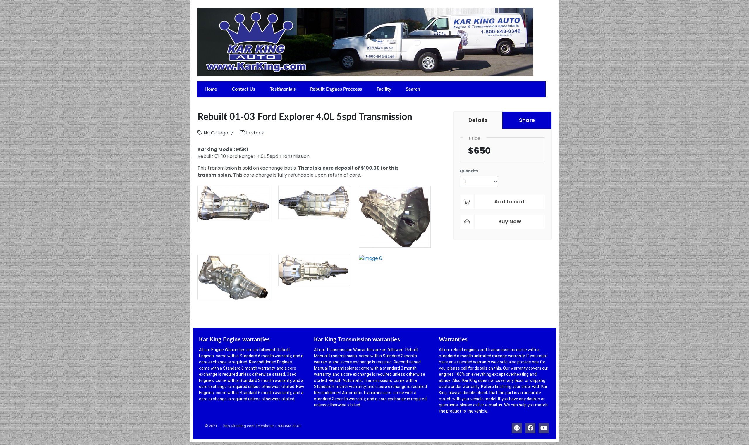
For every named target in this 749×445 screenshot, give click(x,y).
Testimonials (283, 89)
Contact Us (243, 89)
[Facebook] (530, 427)
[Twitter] (517, 427)
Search (413, 89)
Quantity (469, 170)
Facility (384, 89)
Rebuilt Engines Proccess (336, 89)
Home (211, 89)
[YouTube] (544, 427)
